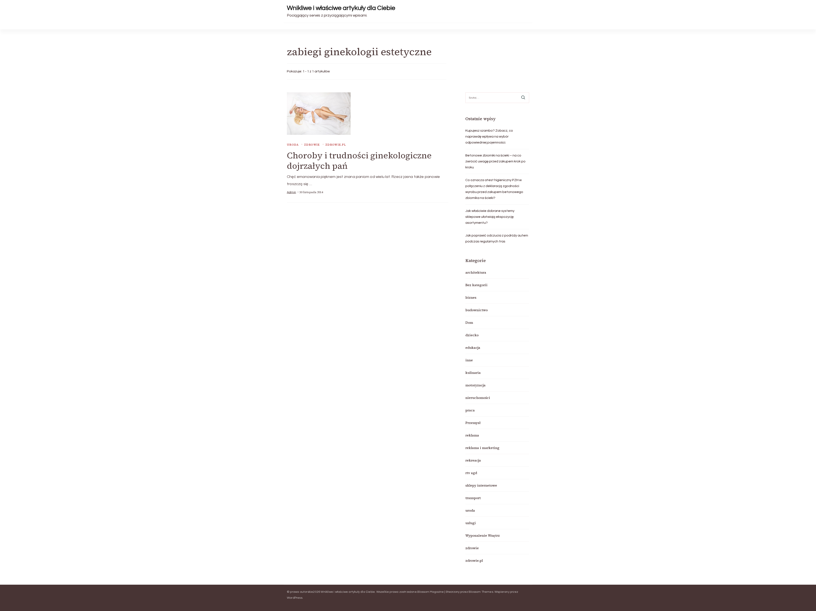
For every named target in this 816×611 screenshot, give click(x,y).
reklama (472, 435)
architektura (475, 272)
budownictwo (476, 310)
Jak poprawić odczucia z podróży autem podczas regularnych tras (496, 238)
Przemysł (472, 422)
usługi (470, 523)
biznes (470, 297)
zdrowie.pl (335, 144)
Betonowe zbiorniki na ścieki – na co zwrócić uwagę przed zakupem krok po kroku (495, 161)
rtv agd (471, 472)
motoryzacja (475, 385)
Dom (469, 322)
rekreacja (473, 460)
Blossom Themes (481, 591)
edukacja (472, 347)
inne (469, 360)
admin (291, 192)
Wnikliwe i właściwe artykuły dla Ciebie (341, 8)
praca (470, 410)
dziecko (472, 335)
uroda (293, 144)
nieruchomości (477, 397)
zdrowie (312, 144)
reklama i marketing (482, 447)
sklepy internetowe (481, 485)
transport (473, 498)
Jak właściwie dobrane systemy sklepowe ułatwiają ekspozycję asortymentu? (489, 216)
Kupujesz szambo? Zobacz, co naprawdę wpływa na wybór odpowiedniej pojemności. (489, 136)
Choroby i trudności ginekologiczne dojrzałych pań (359, 161)
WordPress (294, 597)
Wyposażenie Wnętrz (482, 535)
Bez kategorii (476, 285)
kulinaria (473, 372)
